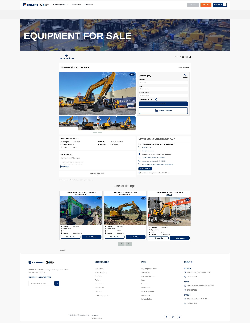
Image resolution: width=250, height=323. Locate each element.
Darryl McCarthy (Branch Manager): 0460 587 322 (158, 164)
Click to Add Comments (146, 99)
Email (140, 86)
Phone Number (144, 93)
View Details (70, 237)
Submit (163, 104)
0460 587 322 (146, 147)
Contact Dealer (91, 237)
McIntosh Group (97, 318)
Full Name (142, 80)
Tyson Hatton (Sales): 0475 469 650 (153, 157)
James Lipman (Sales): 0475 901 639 (154, 161)
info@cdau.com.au (148, 151)
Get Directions (145, 169)
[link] (167, 317)
